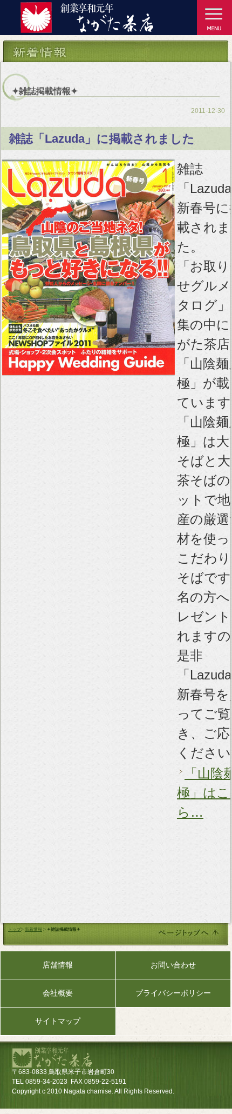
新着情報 (33, 929)
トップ (14, 929)
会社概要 (58, 993)
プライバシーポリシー (173, 993)
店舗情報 (58, 964)
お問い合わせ (173, 964)
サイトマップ (57, 1021)
